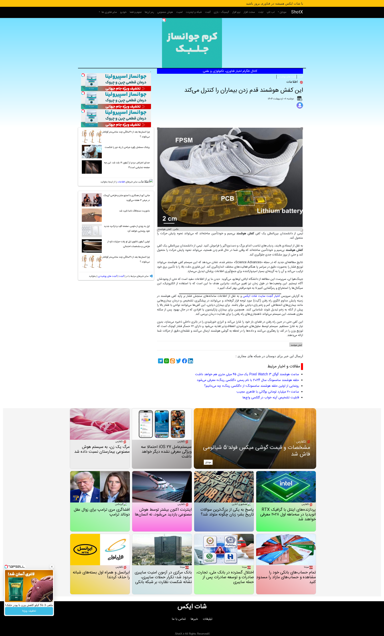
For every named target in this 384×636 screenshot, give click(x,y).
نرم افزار (236, 12)
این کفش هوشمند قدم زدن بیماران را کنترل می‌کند (243, 90)
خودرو (123, 12)
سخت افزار (249, 12)
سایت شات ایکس (254, 296)
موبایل (283, 12)
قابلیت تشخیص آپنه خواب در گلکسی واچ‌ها (270, 397)
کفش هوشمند (296, 345)
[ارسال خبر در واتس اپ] (166, 360)
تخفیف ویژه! (29, 611)
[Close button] (52, 567)
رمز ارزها (149, 12)
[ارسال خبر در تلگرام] (160, 360)
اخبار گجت (273, 296)
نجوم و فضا (136, 12)
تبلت (260, 12)
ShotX (297, 12)
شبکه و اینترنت (194, 12)
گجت (208, 12)
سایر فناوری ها (109, 12)
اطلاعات (121, 182)
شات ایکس (192, 607)
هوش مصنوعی (165, 12)
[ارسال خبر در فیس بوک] (184, 360)
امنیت (179, 12)
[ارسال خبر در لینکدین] (190, 360)
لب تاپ (271, 12)
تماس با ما (179, 619)
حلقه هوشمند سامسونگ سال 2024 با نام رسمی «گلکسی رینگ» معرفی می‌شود (248, 380)
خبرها (194, 619)
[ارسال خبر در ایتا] (172, 360)
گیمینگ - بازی (221, 12)
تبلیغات (207, 619)
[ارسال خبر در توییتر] (178, 360)
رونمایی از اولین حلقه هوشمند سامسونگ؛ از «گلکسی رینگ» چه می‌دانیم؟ (251, 386)
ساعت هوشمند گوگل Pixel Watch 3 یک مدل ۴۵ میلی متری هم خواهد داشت (247, 374)
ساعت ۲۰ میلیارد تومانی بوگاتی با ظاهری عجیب (268, 392)
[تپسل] (164, 20)
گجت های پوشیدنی (286, 77)
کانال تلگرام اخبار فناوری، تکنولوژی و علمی (230, 71)
